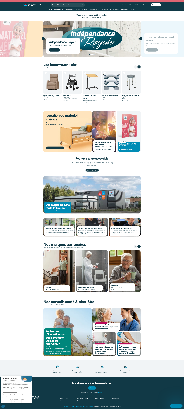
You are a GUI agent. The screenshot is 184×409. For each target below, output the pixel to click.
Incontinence (105, 9)
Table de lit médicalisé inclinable (89, 96)
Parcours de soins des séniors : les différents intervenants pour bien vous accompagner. (107, 326)
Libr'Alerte (114, 285)
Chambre (84, 9)
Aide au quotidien (114, 9)
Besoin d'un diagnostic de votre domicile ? (103, 143)
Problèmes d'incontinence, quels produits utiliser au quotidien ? (55, 337)
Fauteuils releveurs (69, 9)
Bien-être (133, 9)
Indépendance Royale (86, 287)
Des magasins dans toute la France (58, 206)
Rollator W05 (67, 95)
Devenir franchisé (99, 398)
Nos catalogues (64, 398)
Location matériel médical (56, 9)
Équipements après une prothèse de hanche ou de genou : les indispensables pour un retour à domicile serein (104, 349)
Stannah (48, 287)
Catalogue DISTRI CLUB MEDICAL (127, 145)
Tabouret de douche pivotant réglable (131, 96)
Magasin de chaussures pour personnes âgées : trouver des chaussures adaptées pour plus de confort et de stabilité (127, 349)
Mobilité (78, 9)
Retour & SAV (115, 398)
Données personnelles (66, 401)
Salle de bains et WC (94, 9)
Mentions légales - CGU (115, 406)
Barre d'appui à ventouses (110, 95)
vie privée (100, 392)
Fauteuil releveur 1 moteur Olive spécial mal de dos (51, 96)
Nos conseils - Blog (82, 398)
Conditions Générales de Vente (101, 406)
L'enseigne (80, 401)
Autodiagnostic (124, 9)
